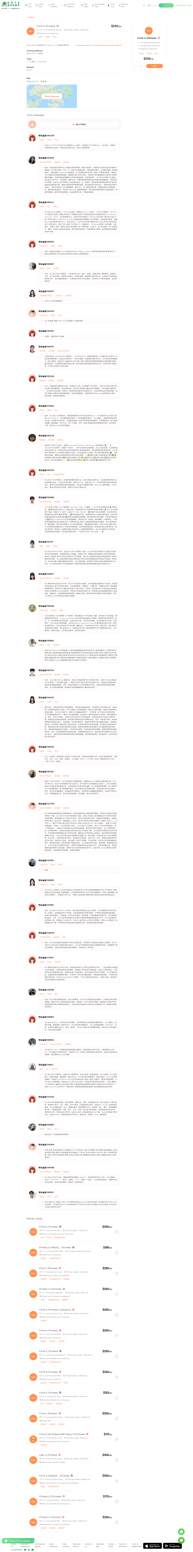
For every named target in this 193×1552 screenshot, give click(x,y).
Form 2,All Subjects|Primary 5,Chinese (62, 1434)
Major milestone (54, 1545)
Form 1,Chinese (48, 1268)
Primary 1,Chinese (50, 1517)
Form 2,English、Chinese (54, 1475)
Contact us (88, 1545)
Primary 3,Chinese (50, 1496)
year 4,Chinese (48, 1454)
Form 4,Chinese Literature (55, 1309)
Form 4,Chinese (46, 26)
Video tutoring (65, 1545)
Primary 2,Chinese (50, 1288)
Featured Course (77, 1545)
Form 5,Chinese (48, 1371)
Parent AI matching (123, 1545)
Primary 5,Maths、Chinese (55, 1247)
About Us (13, 1545)
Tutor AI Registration (137, 1545)
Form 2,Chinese (48, 1351)
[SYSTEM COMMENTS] (181, 1540)
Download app (100, 1545)
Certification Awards (40, 1545)
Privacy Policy (111, 1545)
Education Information (25, 1545)
